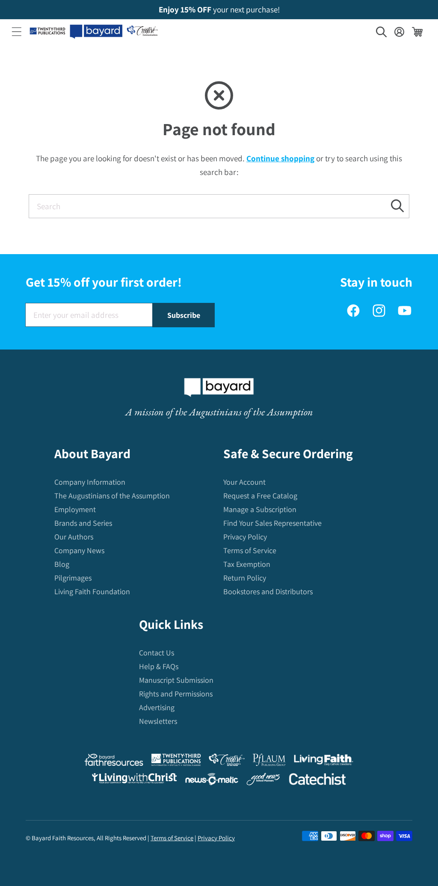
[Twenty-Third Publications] (176, 761)
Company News (79, 550)
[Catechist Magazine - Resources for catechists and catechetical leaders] (317, 781)
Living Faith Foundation (92, 591)
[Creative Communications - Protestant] (226, 761)
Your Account (244, 482)
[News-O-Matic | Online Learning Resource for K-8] (212, 781)
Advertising (157, 707)
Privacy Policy (245, 537)
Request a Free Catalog (260, 496)
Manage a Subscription (259, 509)
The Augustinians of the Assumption (112, 496)
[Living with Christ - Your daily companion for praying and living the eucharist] (134, 780)
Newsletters (158, 721)
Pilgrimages (73, 578)
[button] (17, 32)
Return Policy (244, 578)
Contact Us (156, 653)
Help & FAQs (158, 666)
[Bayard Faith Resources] (113, 761)
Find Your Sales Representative (272, 523)
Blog (61, 564)
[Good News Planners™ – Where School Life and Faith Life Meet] (263, 781)
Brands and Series (83, 523)
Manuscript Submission (176, 680)
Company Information (89, 482)
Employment (75, 509)
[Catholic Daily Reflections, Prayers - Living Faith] (323, 761)
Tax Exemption (246, 564)
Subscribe (183, 315)
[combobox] (218, 206)
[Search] (397, 206)
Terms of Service (249, 550)
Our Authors (73, 537)
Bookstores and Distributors (268, 591)
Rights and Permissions (176, 694)
